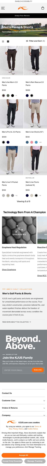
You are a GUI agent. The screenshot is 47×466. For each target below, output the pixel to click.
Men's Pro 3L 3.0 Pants (11, 132)
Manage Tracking (34, 461)
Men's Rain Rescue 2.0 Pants (35, 84)
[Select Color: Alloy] (3, 195)
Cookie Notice (33, 429)
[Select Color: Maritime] (27, 142)
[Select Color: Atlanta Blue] (27, 95)
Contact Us (7, 393)
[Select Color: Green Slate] (8, 95)
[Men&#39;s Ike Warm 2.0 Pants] (11, 60)
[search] (32, 8)
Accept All (23, 455)
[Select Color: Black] (12, 95)
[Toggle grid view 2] (8, 41)
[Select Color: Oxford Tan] (8, 195)
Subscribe (39, 370)
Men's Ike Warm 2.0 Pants (10, 84)
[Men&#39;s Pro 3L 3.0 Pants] (11, 114)
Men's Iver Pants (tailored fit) (32, 184)
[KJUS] (23, 8)
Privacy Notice (18, 429)
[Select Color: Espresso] (3, 95)
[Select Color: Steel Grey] (12, 195)
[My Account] (37, 8)
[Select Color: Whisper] (31, 142)
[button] (8, 8)
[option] (11, 60)
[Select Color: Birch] (31, 195)
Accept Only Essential (12, 461)
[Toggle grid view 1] (3, 41)
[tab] (43, 8)
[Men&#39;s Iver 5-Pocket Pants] (11, 160)
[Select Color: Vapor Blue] (36, 142)
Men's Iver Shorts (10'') (34, 132)
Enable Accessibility (23, 1)
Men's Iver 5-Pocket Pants (10, 184)
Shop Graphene (9, 269)
